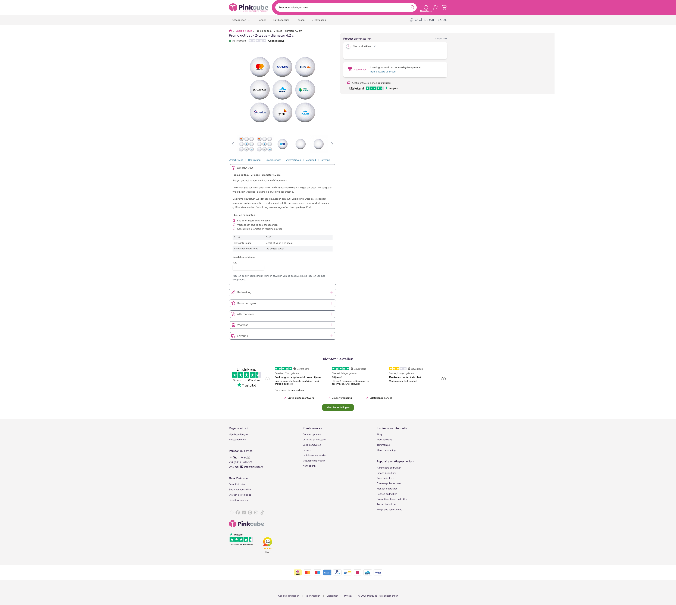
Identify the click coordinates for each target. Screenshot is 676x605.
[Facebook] (237, 512)
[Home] (230, 31)
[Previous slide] (233, 144)
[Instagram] (256, 512)
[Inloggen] (435, 7)
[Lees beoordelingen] (265, 40)
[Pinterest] (250, 512)
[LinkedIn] (243, 512)
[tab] (236, 160)
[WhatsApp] (412, 20)
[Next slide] (332, 144)
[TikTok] (262, 512)
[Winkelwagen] (444, 7)
